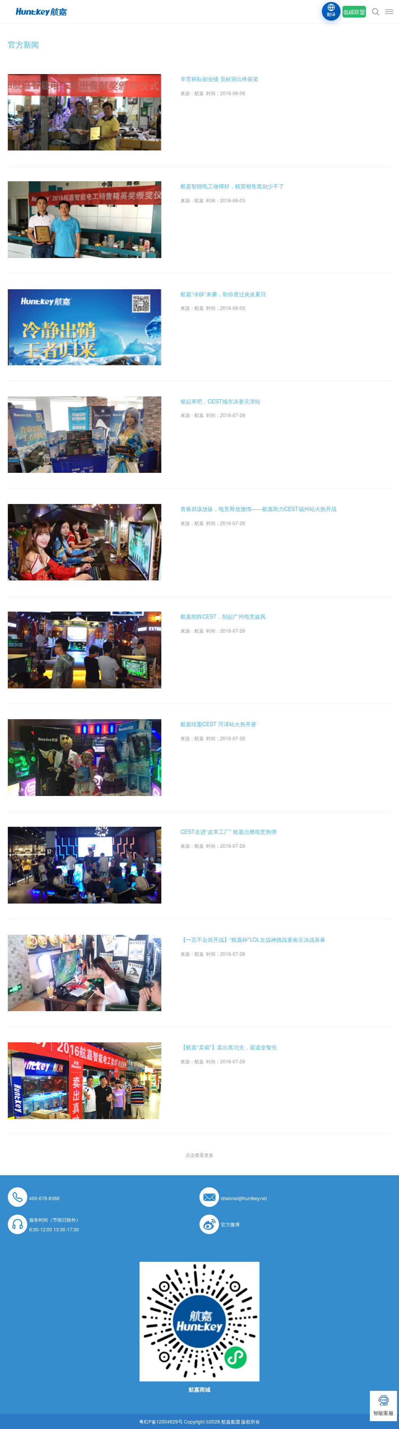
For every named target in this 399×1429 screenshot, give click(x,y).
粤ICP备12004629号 (161, 1421)
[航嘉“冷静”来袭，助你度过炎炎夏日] (84, 294)
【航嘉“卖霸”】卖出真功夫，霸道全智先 (228, 1047)
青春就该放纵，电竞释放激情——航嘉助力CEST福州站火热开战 (258, 509)
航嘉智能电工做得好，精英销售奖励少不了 (232, 186)
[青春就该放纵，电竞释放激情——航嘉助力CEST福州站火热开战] (84, 509)
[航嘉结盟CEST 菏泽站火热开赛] (84, 724)
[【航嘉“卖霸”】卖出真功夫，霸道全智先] (84, 1047)
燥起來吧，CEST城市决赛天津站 (220, 401)
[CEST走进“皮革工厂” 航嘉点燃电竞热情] (84, 831)
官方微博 (230, 1224)
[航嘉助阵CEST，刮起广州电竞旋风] (84, 616)
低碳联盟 (354, 12)
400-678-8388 (44, 1198)
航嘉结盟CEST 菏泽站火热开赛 (218, 724)
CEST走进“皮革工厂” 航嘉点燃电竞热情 (228, 831)
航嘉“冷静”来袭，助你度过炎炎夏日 (223, 294)
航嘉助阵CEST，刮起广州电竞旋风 (223, 616)
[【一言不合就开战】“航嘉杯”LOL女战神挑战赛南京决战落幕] (84, 939)
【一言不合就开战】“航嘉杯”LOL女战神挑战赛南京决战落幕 (252, 939)
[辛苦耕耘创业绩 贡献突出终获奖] (84, 79)
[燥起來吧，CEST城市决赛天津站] (84, 401)
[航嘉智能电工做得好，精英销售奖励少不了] (84, 186)
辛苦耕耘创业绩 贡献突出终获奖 (219, 79)
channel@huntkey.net (244, 1198)
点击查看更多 (199, 1154)
